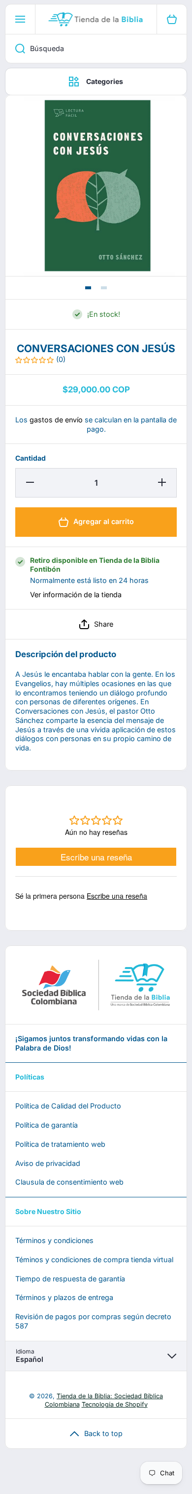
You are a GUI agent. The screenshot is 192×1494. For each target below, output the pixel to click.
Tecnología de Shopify (115, 1404)
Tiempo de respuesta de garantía (70, 1278)
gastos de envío (56, 419)
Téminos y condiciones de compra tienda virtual (94, 1259)
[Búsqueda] (15, 48)
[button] (96, 624)
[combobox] (96, 48)
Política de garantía (46, 1125)
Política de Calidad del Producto (68, 1106)
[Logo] (96, 19)
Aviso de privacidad (47, 1163)
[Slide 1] (88, 287)
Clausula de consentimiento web (69, 1182)
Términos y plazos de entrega (64, 1297)
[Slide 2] (104, 287)
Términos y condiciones (54, 1240)
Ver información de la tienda (76, 594)
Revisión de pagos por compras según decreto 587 (93, 1321)
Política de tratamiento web (60, 1144)
